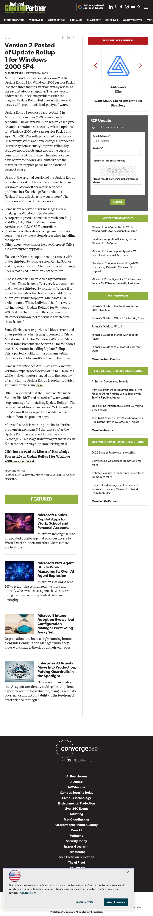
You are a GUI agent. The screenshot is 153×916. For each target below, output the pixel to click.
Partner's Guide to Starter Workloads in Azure (115, 337)
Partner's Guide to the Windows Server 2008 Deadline (115, 308)
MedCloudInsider (76, 819)
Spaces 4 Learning (76, 846)
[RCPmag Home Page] (25, 8)
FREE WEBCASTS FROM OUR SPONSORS (118, 371)
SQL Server (111, 20)
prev (95, 65)
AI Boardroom (76, 776)
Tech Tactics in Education (76, 857)
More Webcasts (102, 430)
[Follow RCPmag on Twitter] (116, 7)
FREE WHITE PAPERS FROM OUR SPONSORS (118, 442)
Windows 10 (36, 20)
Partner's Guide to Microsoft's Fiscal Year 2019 (116, 349)
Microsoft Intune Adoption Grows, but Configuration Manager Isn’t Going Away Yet (56, 624)
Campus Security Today (76, 792)
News (8, 38)
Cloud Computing (14, 20)
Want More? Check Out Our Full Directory (118, 103)
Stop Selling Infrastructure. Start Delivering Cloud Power (117, 408)
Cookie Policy (28, 893)
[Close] (128, 872)
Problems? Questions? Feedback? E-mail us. (76, 912)
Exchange (76, 20)
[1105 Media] (76, 760)
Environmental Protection (76, 803)
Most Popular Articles (118, 218)
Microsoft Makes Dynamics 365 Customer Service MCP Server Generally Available (116, 281)
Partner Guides (118, 295)
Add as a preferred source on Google (93, 6)
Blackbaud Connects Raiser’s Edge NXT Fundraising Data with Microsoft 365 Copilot (115, 267)
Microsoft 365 (56, 20)
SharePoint (94, 20)
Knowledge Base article (41, 191)
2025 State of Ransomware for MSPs (113, 452)
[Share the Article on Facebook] (62, 37)
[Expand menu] (146, 8)
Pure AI (76, 830)
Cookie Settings (84, 902)
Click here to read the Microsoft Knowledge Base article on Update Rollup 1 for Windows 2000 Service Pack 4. (38, 456)
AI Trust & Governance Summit (110, 381)
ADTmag (76, 782)
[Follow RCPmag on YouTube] (133, 7)
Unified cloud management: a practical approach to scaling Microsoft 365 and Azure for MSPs (115, 489)
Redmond (76, 835)
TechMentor (76, 852)
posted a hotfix (24, 353)
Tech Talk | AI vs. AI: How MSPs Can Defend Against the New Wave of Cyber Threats (117, 420)
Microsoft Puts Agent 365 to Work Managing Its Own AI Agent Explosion (114, 229)
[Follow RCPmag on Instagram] (127, 7)
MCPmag (76, 814)
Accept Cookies (116, 902)
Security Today (76, 841)
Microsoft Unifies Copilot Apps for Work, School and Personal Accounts (116, 253)
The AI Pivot (76, 862)
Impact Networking (118, 82)
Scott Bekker (15, 73)
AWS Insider (76, 787)
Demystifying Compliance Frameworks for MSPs (116, 463)
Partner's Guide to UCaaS (107, 326)
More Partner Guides (106, 359)
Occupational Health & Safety (76, 825)
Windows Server (132, 20)
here (39, 385)
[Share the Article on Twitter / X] (73, 37)
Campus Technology (76, 798)
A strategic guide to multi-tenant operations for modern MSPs (118, 475)
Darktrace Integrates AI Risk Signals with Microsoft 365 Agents (115, 241)
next (140, 65)
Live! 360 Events (76, 808)
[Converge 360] (76, 750)
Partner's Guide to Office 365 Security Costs (118, 318)
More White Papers (105, 501)
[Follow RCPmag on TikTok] (121, 7)
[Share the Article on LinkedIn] (67, 37)
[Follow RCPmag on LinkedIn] (111, 7)
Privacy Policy (118, 161)
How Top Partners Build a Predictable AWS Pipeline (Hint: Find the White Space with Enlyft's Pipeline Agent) (117, 394)
